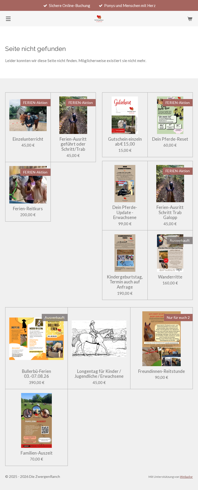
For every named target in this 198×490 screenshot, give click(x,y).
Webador (186, 476)
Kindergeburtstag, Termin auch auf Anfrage (125, 282)
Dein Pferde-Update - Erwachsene (124, 212)
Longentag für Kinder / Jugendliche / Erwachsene (99, 374)
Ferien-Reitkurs (28, 208)
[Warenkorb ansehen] (189, 18)
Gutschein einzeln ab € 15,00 (125, 142)
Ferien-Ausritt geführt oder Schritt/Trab (73, 144)
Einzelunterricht (28, 139)
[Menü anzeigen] (8, 18)
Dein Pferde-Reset (170, 139)
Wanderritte (170, 277)
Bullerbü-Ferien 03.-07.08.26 (36, 374)
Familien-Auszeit (37, 453)
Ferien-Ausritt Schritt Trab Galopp (170, 212)
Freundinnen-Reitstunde (161, 371)
